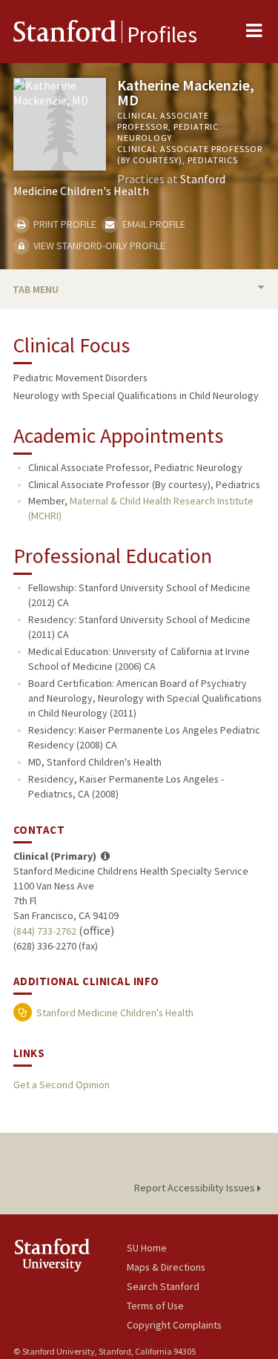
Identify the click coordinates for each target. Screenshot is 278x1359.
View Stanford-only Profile (98, 245)
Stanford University (70, 1255)
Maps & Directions (166, 1267)
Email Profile (152, 224)
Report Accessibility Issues (195, 1187)
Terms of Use (155, 1305)
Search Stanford (163, 1286)
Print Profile (63, 224)
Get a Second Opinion (61, 1084)
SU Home (147, 1247)
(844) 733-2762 (44, 931)
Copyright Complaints (174, 1325)
